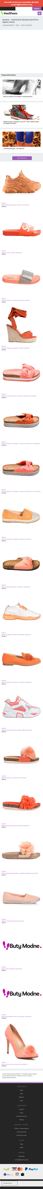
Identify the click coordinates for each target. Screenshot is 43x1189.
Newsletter (21, 1156)
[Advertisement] (21, 51)
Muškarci (21, 1097)
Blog (21, 1144)
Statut (21, 1113)
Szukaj (37, 8)
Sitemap (21, 1119)
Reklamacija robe (21, 1135)
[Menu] (40, 13)
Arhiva (21, 1147)
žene (21, 1093)
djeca (21, 1090)
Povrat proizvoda (21, 1132)
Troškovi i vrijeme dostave (21, 1128)
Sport (21, 1100)
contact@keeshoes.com (21, 5)
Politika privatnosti (21, 1116)
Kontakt (21, 1109)
